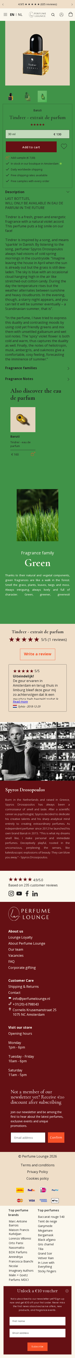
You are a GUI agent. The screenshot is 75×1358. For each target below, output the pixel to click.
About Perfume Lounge (26, 943)
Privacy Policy (37, 1171)
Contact (14, 992)
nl (20, 14)
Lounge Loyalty (20, 937)
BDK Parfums (18, 1252)
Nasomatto (16, 1248)
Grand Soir (45, 1253)
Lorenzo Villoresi (20, 1238)
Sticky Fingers (47, 1271)
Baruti (37, 110)
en (12, 14)
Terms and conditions (38, 1165)
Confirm (56, 1137)
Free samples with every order (30, 181)
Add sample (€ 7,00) (23, 158)
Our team (15, 949)
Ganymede (45, 1226)
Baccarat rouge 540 (51, 1217)
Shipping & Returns (23, 986)
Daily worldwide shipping (26, 169)
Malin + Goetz (18, 1275)
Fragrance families (21, 368)
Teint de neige (47, 1221)
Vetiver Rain (46, 1258)
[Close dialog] (67, 1291)
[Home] (37, 15)
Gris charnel (46, 1244)
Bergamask (45, 1235)
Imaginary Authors (21, 1270)
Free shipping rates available (29, 175)
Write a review (37, 653)
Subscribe (37, 1346)
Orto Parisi (16, 1243)
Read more (20, 702)
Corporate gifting (22, 967)
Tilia (40, 1249)
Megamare (45, 1230)
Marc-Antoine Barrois (18, 1223)
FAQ (11, 961)
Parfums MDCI (19, 1280)
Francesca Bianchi (21, 1261)
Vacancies (16, 955)
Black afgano (47, 1240)
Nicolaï (13, 1266)
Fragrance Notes (19, 378)
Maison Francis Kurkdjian (19, 1232)
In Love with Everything (46, 1265)
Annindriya (16, 1257)
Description (14, 192)
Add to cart (31, 147)
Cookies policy (37, 1178)
